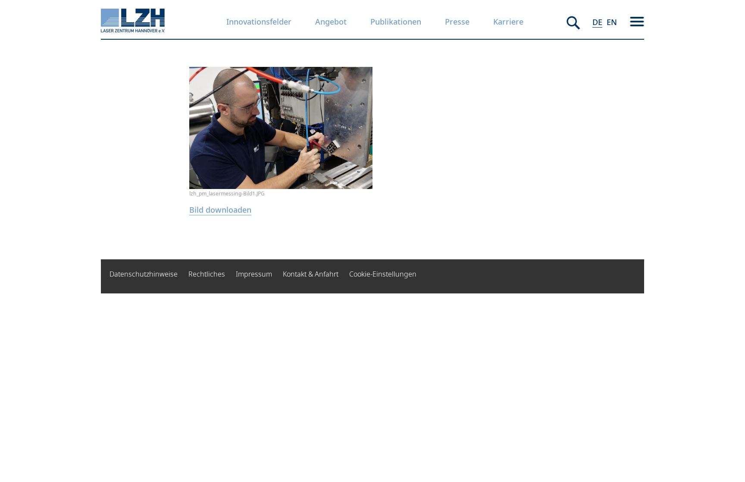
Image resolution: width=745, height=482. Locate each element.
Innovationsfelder (258, 21)
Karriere (508, 21)
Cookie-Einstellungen (382, 274)
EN (612, 22)
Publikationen (395, 21)
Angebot (331, 21)
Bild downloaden (220, 210)
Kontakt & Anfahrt (310, 274)
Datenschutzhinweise (144, 274)
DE (597, 22)
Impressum (254, 274)
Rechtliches (206, 274)
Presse (457, 21)
